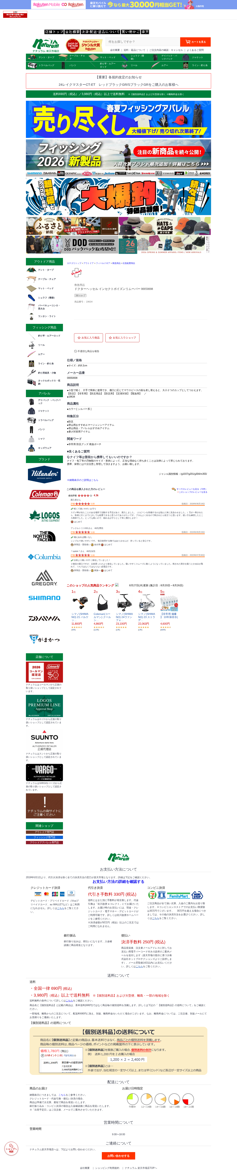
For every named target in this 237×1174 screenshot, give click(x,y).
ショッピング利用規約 (107, 1168)
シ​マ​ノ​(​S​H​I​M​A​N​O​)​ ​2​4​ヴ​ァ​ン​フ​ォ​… (124, 617)
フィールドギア (103, 263)
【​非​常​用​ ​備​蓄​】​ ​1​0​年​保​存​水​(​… (169, 617)
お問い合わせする (118, 1155)
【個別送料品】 (138, 94)
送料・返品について (134, 50)
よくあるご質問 (195, 50)
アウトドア (89, 263)
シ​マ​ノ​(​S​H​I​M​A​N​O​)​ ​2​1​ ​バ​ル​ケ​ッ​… (80, 617)
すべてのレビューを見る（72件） (192, 489)
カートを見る (198, 41)
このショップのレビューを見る (193, 492)
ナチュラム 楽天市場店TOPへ (141, 1168)
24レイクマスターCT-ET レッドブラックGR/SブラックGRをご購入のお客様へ (118, 84)
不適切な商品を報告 (88, 351)
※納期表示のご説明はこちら (82, 480)
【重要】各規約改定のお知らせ (118, 77)
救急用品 (116, 263)
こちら (60, 908)
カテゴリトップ (74, 263)
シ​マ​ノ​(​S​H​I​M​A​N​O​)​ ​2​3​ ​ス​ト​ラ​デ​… (146, 617)
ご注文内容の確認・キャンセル (166, 50)
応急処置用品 (129, 263)
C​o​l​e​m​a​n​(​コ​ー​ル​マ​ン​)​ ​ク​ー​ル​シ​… (102, 617)
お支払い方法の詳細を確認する (118, 881)
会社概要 (115, 50)
